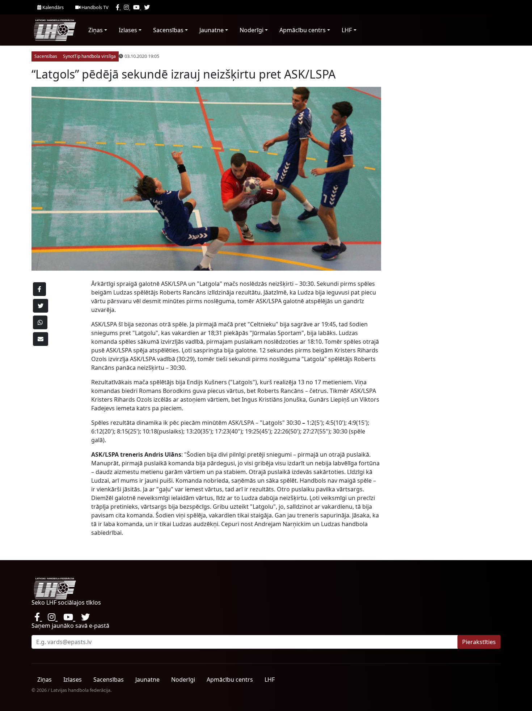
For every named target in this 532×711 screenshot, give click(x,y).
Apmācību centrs (302, 30)
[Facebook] (118, 7)
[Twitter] (147, 7)
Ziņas (95, 30)
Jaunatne (211, 30)
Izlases (128, 30)
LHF (347, 30)
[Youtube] (137, 7)
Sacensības (168, 30)
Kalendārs (52, 7)
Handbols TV (94, 7)
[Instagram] (127, 7)
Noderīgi (251, 30)
